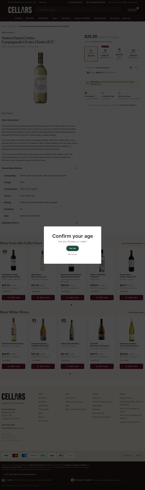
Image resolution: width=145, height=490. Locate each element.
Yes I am (72, 248)
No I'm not (72, 254)
